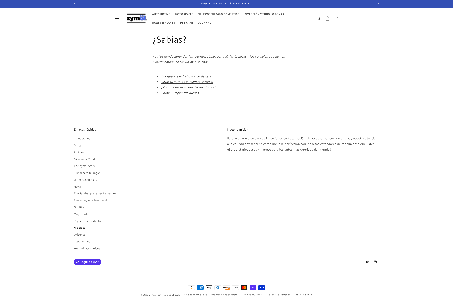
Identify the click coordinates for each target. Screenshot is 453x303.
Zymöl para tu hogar (87, 173)
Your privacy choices (87, 248)
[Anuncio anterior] (75, 4)
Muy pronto (81, 214)
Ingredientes (82, 241)
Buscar (78, 145)
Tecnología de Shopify (168, 294)
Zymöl (152, 294)
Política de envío (303, 294)
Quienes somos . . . (86, 180)
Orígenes (80, 234)
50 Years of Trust (84, 159)
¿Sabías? (79, 228)
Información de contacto (224, 294)
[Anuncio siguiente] (378, 4)
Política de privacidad (195, 294)
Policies (79, 152)
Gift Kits (79, 207)
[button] (117, 18)
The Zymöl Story (84, 166)
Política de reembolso (279, 294)
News (77, 186)
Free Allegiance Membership (92, 200)
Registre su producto (87, 221)
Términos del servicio (252, 294)
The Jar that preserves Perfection (95, 193)
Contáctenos (82, 138)
